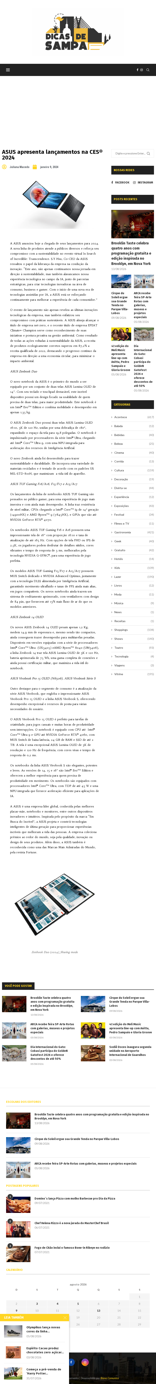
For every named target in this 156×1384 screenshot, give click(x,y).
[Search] (148, 70)
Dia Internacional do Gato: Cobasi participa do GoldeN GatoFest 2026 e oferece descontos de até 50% (143, 366)
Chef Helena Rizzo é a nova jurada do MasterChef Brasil (72, 1223)
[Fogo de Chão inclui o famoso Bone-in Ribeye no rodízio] (18, 1254)
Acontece (134, 417)
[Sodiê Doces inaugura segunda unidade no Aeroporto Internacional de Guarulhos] (93, 1053)
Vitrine (134, 674)
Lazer (134, 576)
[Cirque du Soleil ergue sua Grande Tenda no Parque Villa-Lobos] (121, 281)
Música (134, 603)
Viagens (134, 665)
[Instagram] (141, 70)
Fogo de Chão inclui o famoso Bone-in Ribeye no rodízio (72, 1248)
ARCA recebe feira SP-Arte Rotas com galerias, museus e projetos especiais (143, 305)
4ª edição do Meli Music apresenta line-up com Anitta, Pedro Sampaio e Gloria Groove (120, 358)
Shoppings (134, 629)
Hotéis (134, 559)
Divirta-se (134, 488)
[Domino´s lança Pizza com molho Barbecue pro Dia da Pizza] (18, 1205)
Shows (134, 638)
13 (98, 1310)
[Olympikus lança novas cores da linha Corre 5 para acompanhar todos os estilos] (13, 1331)
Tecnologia (134, 656)
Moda (134, 594)
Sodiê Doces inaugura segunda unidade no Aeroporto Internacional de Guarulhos (130, 1051)
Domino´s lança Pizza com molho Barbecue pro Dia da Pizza (75, 1198)
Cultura (134, 470)
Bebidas (134, 435)
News (134, 612)
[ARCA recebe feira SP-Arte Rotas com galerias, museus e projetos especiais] (144, 281)
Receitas (134, 621)
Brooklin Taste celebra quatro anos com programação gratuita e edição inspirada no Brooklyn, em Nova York (131, 253)
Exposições (134, 506)
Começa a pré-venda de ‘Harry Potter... (43, 1371)
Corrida (134, 461)
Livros (134, 585)
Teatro (134, 647)
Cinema (134, 452)
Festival (134, 514)
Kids (134, 567)
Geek (134, 541)
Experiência (134, 497)
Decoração (134, 479)
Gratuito (134, 550)
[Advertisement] (78, 106)
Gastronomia (134, 532)
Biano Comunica (110, 1378)
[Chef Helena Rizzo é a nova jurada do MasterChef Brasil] (18, 1229)
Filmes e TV (134, 523)
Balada (134, 426)
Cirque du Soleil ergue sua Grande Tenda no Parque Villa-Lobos (119, 303)
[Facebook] (137, 70)
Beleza (134, 443)
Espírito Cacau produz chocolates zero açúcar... (45, 1350)
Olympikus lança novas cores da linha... (43, 1329)
